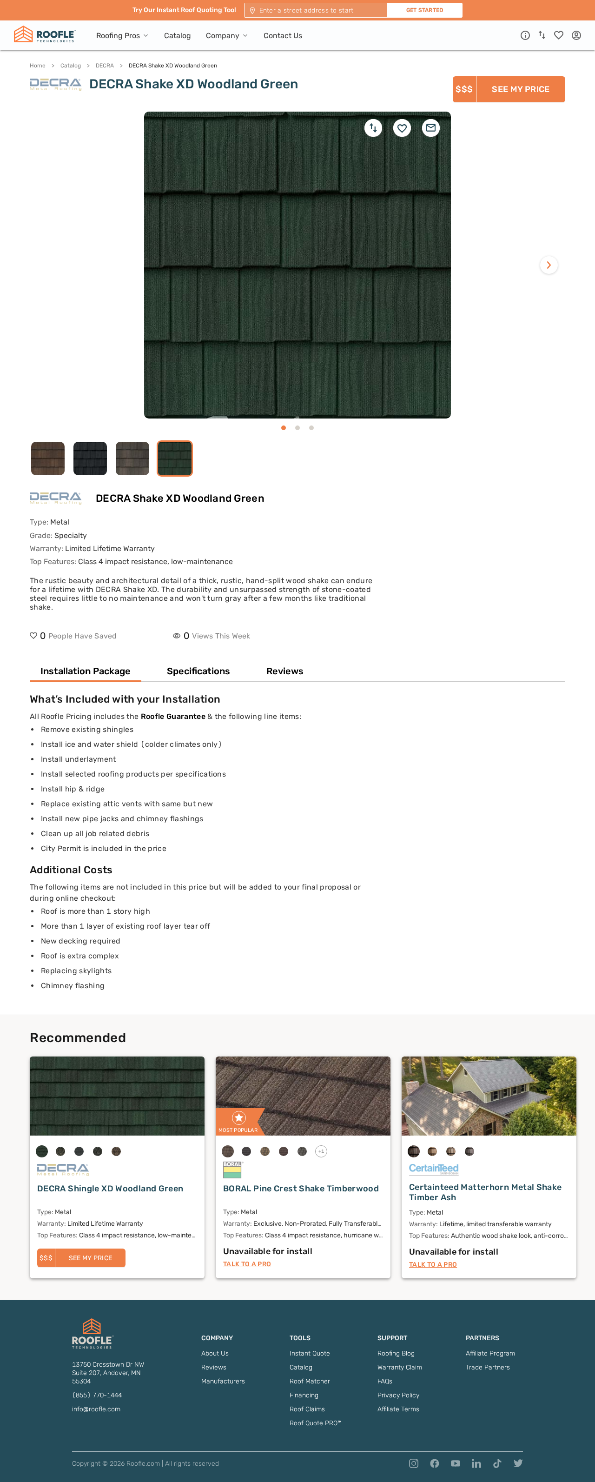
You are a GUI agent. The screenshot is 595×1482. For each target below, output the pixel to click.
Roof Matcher (310, 1381)
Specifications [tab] (198, 671)
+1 (321, 1151)
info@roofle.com (96, 1409)
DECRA (105, 65)
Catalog (70, 65)
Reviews (213, 1367)
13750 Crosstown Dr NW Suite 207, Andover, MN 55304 (108, 1373)
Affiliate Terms (398, 1409)
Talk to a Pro (247, 1264)
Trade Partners (488, 1367)
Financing (304, 1395)
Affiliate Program (490, 1353)
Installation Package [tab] (85, 671)
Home (38, 65)
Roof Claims (307, 1409)
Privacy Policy (398, 1395)
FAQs (384, 1381)
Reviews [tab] (285, 671)
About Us (215, 1353)
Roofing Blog (396, 1353)
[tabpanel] (297, 854)
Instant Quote (310, 1353)
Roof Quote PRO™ (316, 1423)
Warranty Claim (399, 1367)
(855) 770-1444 (97, 1395)
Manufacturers (223, 1381)
